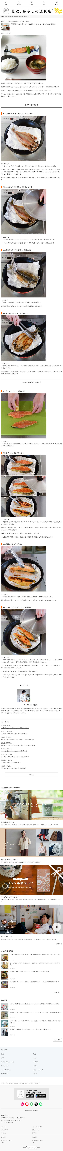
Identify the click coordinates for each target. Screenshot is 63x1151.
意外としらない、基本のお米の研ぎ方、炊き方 (15, 728)
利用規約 (34, 1133)
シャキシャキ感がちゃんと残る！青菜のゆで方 (15, 757)
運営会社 (3, 1137)
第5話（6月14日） (6, 749)
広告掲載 (3, 1133)
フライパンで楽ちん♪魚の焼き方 (11, 762)
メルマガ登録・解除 (37, 1127)
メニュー (56, 4)
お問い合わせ (35, 1130)
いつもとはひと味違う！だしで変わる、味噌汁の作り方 (17, 739)
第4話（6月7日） (6, 743)
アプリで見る (30, 1148)
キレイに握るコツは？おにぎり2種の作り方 (14, 751)
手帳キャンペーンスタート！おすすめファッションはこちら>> (15, 16)
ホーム (6, 4)
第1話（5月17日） (6, 725)
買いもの (19, 4)
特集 (7, 1083)
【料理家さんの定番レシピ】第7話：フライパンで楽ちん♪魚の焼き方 (33, 24)
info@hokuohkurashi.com (7, 1117)
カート (44, 4)
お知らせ (3, 1127)
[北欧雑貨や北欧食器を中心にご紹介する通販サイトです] (31, 10)
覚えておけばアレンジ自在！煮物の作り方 (13, 768)
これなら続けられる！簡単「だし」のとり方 (14, 733)
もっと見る (57, 992)
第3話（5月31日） (6, 737)
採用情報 (34, 1137)
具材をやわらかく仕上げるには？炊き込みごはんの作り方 (18, 745)
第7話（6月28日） (6, 760)
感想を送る (31, 774)
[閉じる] (35, 1148)
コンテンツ (31, 4)
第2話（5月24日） (6, 731)
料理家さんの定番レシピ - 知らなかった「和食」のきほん (15, 21)
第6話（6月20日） (6, 754)
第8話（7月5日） (6, 766)
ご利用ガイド (4, 1130)
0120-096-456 (20, 1117)
